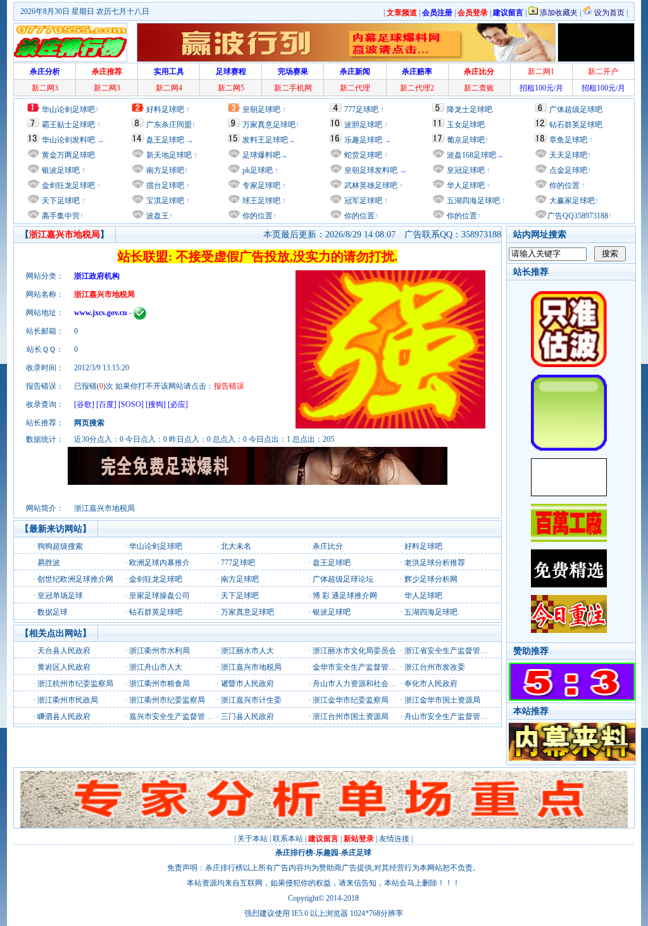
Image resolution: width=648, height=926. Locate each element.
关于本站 (252, 838)
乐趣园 (327, 852)
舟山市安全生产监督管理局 (449, 716)
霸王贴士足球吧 (68, 124)
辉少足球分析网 (431, 579)
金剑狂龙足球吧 (67, 185)
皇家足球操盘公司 (159, 595)
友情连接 (394, 838)
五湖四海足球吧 (472, 200)
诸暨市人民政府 (247, 683)
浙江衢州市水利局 (159, 650)
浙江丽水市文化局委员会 (354, 650)
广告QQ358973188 (577, 215)
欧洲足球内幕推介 (159, 562)
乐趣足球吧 (363, 139)
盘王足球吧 (165, 139)
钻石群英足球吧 (575, 124)
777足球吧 (361, 109)
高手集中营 (60, 215)
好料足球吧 (165, 109)
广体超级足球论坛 (343, 579)
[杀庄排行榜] (70, 42)
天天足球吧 (567, 155)
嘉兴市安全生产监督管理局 (174, 716)
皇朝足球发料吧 (369, 170)
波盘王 (156, 215)
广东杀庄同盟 (169, 124)
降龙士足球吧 (469, 109)
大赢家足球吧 (571, 200)
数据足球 (52, 612)
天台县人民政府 (63, 650)
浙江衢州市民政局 (67, 700)
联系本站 (288, 838)
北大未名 (236, 546)
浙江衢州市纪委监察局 (167, 700)
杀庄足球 (356, 852)
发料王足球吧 (265, 139)
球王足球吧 (260, 200)
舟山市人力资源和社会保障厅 (362, 683)
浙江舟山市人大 (155, 667)
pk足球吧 (256, 170)
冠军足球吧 (362, 200)
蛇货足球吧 (364, 155)
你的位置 (256, 215)
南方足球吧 (164, 170)
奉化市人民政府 (431, 683)
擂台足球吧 (164, 185)
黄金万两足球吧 (68, 155)
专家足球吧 (260, 185)
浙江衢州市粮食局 (159, 683)
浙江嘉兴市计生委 (251, 700)
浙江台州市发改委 (434, 667)
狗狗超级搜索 (60, 546)
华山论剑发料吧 (68, 139)
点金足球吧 (567, 170)
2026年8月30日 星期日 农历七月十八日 (84, 11)
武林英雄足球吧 (369, 185)
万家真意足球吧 (269, 124)
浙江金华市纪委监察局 (351, 700)
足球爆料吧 (261, 155)
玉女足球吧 (466, 124)
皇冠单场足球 (60, 595)
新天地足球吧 (168, 155)
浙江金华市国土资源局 (442, 700)
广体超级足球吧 (575, 109)
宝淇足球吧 (165, 200)
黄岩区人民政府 (63, 667)
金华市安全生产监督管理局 (358, 667)
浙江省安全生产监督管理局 (449, 650)
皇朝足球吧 (261, 109)
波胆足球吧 (363, 124)
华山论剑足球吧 (68, 109)
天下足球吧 (60, 200)
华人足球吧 (465, 185)
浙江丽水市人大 (247, 650)
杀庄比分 (328, 546)
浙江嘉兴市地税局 (251, 667)
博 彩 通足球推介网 (345, 595)
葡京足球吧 (466, 139)
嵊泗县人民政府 (63, 716)
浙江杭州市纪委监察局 (75, 683)
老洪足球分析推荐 (434, 562)
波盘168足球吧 (471, 155)
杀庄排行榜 (294, 852)
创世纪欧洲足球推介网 (75, 579)
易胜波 (48, 562)
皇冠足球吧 (465, 170)
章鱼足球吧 (568, 139)
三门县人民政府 (247, 716)
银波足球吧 (61, 170)
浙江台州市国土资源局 (351, 716)
